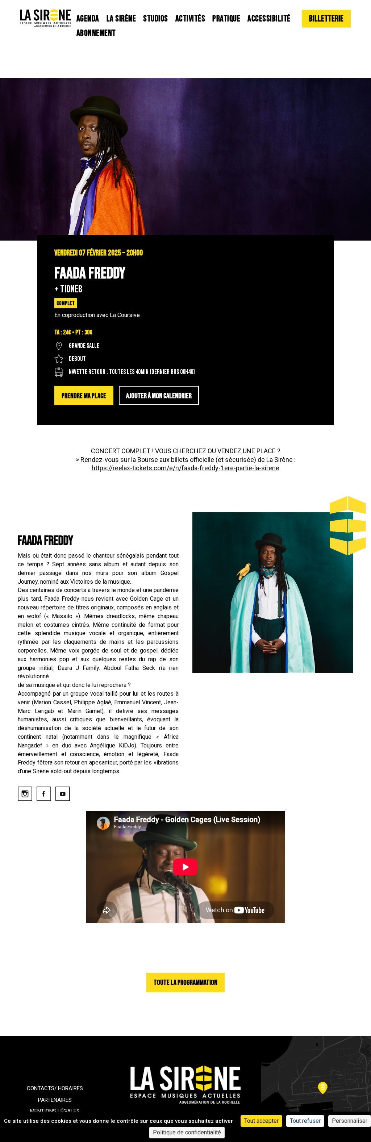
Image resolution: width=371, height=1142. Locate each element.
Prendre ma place (84, 396)
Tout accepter (261, 1120)
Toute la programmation (185, 982)
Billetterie (326, 18)
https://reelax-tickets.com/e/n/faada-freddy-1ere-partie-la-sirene (185, 468)
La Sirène (121, 18)
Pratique (226, 18)
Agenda (87, 18)
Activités (190, 18)
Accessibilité (269, 18)
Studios (155, 18)
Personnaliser (349, 1120)
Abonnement (96, 33)
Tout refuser (305, 1120)
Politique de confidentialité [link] (187, 1132)
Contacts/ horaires (55, 1088)
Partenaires (55, 1100)
